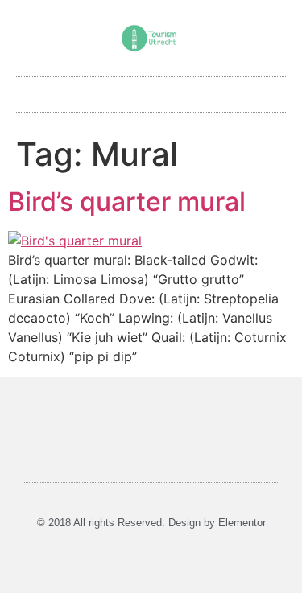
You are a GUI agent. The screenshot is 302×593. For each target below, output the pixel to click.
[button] (151, 90)
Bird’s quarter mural (127, 201)
